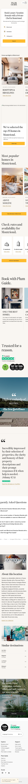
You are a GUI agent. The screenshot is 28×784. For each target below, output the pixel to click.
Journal (3, 750)
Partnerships (4, 746)
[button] (14, 2)
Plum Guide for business (7, 762)
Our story (3, 760)
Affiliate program (5, 748)
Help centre (18, 744)
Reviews (17, 752)
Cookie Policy (8, 781)
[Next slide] (16, 488)
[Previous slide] (12, 488)
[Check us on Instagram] (2, 772)
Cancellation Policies (20, 750)
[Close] (18, 779)
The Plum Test (4, 764)
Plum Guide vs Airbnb (6, 752)
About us (3, 758)
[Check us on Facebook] (5, 772)
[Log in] (24, 2)
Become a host (4, 744)
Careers (3, 766)
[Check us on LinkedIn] (9, 772)
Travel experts (18, 748)
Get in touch (18, 746)
